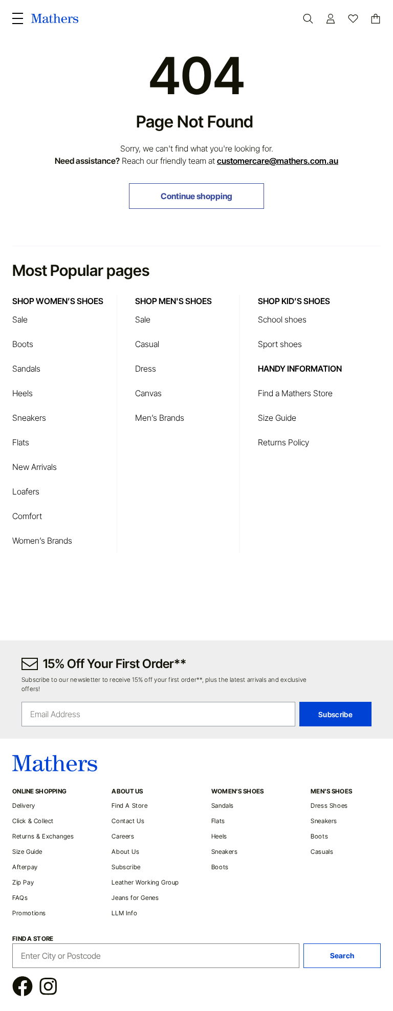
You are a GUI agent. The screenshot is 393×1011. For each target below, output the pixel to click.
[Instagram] (48, 987)
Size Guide (277, 418)
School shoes (282, 319)
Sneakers (29, 418)
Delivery (23, 805)
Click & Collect (33, 821)
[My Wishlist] (353, 19)
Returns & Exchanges (43, 836)
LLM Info (124, 913)
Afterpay (25, 867)
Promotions (29, 913)
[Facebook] (22, 987)
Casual (147, 344)
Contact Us (128, 821)
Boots (22, 344)
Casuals (322, 851)
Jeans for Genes (135, 897)
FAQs (20, 897)
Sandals (26, 368)
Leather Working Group (145, 882)
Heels (22, 393)
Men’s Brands (159, 418)
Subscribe (126, 867)
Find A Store (129, 805)
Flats (20, 442)
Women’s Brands (42, 540)
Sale (20, 319)
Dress (145, 368)
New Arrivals (34, 467)
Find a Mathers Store (296, 393)
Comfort (27, 516)
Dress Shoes (329, 805)
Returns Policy (283, 442)
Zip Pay (23, 882)
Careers (123, 836)
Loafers (25, 491)
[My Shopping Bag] (375, 19)
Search (342, 955)
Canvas (148, 393)
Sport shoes (280, 344)
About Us (125, 851)
